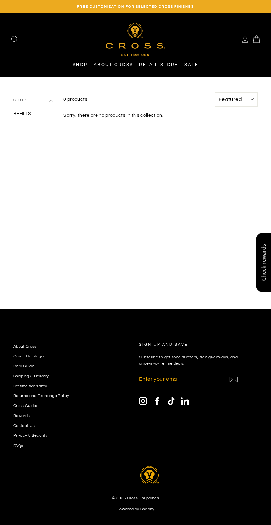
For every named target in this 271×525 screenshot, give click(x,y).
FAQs (18, 446)
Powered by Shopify (135, 509)
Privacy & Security (30, 435)
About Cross (113, 64)
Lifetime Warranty (30, 386)
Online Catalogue (29, 356)
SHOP (80, 64)
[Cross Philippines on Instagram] (143, 401)
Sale (191, 64)
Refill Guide (23, 366)
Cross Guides (25, 406)
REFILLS (22, 113)
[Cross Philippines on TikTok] (171, 401)
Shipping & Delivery (31, 376)
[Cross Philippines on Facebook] (157, 401)
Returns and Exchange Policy (41, 396)
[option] (135, 6)
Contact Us (24, 426)
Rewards (21, 416)
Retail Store (158, 64)
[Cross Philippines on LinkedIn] (185, 401)
